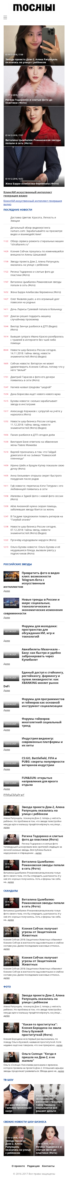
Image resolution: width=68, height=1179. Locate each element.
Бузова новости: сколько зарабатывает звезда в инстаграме (33, 402)
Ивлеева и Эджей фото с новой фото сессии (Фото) (36, 497)
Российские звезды (17, 564)
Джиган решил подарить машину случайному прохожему (30, 317)
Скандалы (10, 890)
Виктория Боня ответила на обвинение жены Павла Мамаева (34, 443)
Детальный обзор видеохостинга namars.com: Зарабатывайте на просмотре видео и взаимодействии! (36, 231)
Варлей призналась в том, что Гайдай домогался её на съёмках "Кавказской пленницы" (33, 455)
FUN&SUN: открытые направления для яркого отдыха (40, 781)
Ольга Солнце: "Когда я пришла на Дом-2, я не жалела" (39, 1057)
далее (6, 827)
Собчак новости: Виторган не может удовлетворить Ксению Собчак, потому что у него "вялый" (37, 367)
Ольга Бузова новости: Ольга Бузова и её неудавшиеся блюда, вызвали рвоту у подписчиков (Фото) (35, 550)
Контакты (48, 1166)
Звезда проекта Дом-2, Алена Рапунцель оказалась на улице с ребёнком (34, 263)
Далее (6, 590)
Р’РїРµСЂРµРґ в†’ (13, 794)
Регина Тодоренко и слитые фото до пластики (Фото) (32, 273)
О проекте (18, 1166)
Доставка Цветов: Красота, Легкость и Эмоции (33, 219)
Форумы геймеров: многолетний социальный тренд (42, 722)
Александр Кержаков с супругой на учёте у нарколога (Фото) (36, 412)
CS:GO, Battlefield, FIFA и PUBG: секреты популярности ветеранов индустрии (43, 761)
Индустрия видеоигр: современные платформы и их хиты (42, 742)
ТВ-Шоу (8, 1079)
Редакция (33, 1166)
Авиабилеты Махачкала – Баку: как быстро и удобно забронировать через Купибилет (41, 654)
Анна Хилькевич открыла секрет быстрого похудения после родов (36, 477)
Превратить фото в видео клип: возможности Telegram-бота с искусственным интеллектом (31, 580)
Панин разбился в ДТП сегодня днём (32, 434)
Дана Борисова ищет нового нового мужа (35, 394)
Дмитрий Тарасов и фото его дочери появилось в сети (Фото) (32, 378)
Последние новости (17, 209)
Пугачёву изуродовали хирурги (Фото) (33, 540)
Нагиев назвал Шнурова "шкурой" (31, 387)
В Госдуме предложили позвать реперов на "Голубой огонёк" (36, 518)
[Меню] (5, 17)
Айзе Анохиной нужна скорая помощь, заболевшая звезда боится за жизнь (33, 507)
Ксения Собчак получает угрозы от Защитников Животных (40, 932)
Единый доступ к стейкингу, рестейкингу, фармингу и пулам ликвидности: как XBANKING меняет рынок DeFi (33, 679)
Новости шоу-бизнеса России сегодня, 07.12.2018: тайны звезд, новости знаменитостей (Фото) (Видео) (33, 530)
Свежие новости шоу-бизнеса (24, 1121)
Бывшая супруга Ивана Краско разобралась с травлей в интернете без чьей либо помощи (37, 340)
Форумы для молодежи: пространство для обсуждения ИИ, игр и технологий (39, 631)
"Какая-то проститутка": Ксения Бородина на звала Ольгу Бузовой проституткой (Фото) (41, 1029)
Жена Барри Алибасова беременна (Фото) (35, 292)
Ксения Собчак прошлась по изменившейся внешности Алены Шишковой (37, 253)
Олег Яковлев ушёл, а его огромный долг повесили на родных (34, 300)
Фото (7, 986)
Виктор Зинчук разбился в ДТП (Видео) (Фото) (33, 328)
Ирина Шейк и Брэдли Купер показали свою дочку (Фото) (37, 467)
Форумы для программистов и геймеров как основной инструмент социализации (43, 702)
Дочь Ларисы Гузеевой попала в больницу (36, 309)
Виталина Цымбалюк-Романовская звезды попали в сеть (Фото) (35, 283)
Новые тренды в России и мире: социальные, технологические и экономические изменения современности (33, 606)
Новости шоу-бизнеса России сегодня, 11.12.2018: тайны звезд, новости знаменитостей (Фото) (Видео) (33, 425)
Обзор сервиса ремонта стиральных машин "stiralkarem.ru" (37, 242)
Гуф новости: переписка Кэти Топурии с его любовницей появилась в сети (36, 487)
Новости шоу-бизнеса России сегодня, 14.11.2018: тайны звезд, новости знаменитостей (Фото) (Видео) (33, 353)
